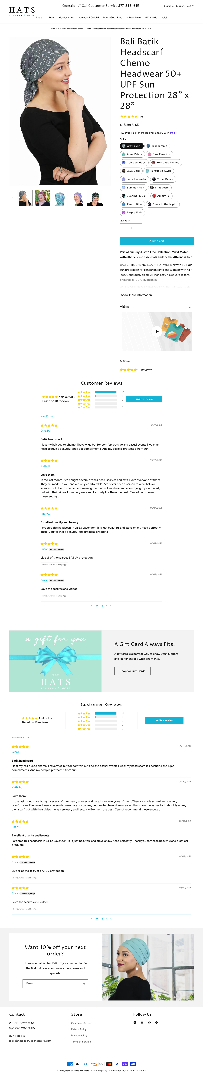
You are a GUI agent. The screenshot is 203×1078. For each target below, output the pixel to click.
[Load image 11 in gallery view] (77, 198)
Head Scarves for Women (71, 28)
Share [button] (126, 361)
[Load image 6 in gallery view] (42, 198)
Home (54, 28)
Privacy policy (118, 1070)
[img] (49, 425)
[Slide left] (12, 197)
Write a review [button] (144, 399)
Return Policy (79, 1029)
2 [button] (97, 606)
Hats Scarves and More (77, 1070)
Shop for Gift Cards (132, 671)
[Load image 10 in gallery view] (60, 198)
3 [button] (102, 606)
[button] (40, 17)
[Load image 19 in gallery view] (95, 198)
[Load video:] (157, 331)
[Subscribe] (84, 983)
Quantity (125, 220)
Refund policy (100, 1070)
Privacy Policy (79, 1035)
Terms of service (137, 1070)
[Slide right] (107, 197)
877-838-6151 (129, 6)
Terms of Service (81, 1041)
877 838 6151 (17, 1036)
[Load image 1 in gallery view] (25, 198)
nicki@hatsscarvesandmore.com (30, 1041)
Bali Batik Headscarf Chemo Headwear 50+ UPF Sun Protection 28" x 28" (119, 28)
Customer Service (81, 1023)
